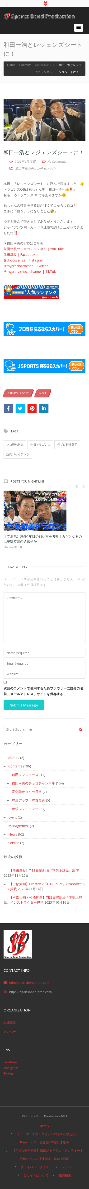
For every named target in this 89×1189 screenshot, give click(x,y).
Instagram (11, 1068)
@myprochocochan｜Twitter (26, 266)
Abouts (13, 757)
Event (12, 817)
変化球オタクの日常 (27, 791)
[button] (78, 28)
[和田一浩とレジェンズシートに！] (44, 120)
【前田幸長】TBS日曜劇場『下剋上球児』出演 (44, 870)
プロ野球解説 (14, 445)
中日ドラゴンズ (40, 445)
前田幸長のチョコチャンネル (35, 168)
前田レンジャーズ (25, 774)
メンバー (10, 1031)
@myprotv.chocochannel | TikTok (30, 271)
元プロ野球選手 (67, 445)
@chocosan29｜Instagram (24, 260)
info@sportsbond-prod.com (29, 982)
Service (13, 843)
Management (18, 825)
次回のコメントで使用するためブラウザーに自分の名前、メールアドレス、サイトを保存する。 (43, 691)
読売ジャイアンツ (17, 454)
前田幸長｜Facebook (19, 254)
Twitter (8, 1073)
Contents (15, 766)
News (12, 834)
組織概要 (10, 1022)
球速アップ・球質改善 (28, 800)
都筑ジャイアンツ (25, 808)
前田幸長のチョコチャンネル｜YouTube (34, 249)
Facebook (11, 1062)
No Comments (56, 161)
